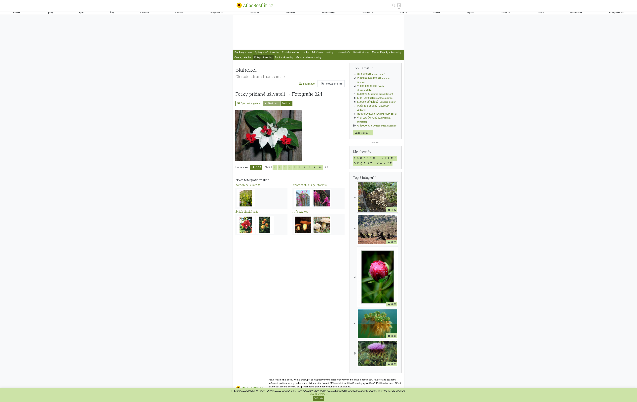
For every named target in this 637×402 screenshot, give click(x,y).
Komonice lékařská (247, 185)
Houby (305, 52)
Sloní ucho (375, 97)
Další (285, 103)
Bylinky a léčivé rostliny (267, 52)
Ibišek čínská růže (246, 211)
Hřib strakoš (300, 211)
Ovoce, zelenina (242, 57)
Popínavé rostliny (284, 57)
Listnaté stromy (361, 52)
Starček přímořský (376, 101)
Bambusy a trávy (243, 52)
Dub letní (371, 74)
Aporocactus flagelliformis (309, 185)
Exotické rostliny (290, 52)
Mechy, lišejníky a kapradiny (386, 52)
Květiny (329, 52)
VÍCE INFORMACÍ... (318, 394)
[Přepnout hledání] (393, 5)
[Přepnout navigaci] (399, 5)
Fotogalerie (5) (333, 83)
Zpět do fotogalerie (250, 103)
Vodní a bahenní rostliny (308, 57)
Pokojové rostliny (263, 57)
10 (320, 167)
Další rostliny (361, 132)
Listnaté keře (343, 52)
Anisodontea (377, 125)
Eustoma (375, 93)
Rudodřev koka (377, 113)
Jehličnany (317, 52)
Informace (308, 83)
